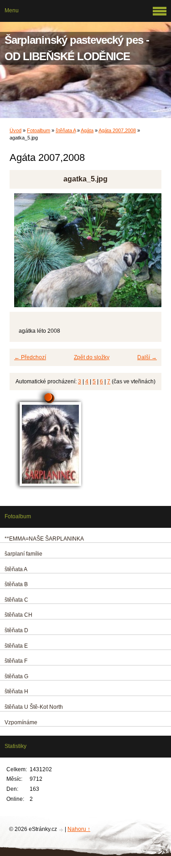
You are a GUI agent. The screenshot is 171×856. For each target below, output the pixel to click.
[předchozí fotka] (24, 254)
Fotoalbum (38, 130)
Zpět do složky (91, 357)
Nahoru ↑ (78, 829)
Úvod (15, 130)
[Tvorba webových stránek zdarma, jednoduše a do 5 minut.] (61, 830)
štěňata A (66, 130)
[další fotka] (146, 254)
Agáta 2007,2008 (117, 130)
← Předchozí (30, 357)
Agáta (87, 130)
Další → (147, 357)
